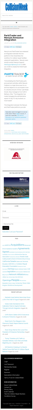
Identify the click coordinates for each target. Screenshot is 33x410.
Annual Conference (18, 252)
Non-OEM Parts (19, 277)
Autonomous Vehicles (15, 256)
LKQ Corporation (19, 271)
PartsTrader (25, 133)
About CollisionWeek (10, 385)
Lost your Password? (16, 232)
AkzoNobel (11, 252)
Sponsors (7, 372)
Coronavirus (20, 266)
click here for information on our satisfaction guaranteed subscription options (16, 117)
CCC (15, 264)
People (15, 280)
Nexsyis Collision (16, 133)
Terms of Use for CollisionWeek (14, 378)
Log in (21, 405)
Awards (22, 256)
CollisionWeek (16, 7)
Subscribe (5, 232)
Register (6, 369)
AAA (3, 245)
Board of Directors (17, 259)
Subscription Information (12, 375)
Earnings (11, 269)
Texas (24, 283)
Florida (24, 269)
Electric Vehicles (19, 269)
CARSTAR (11, 264)
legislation (11, 272)
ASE (24, 252)
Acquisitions (17, 244)
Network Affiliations (17, 274)
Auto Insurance (11, 254)
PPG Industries (23, 280)
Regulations (5, 283)
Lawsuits (4, 271)
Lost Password (9, 364)
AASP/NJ (7, 245)
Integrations (7, 133)
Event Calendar (9, 392)
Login (6, 361)
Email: (4, 211)
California (6, 261)
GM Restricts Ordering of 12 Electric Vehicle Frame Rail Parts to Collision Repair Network (15, 349)
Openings (6, 280)
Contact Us (7, 387)
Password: (5, 217)
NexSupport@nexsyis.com (13, 64)
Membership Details (10, 367)
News (12, 130)
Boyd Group (26, 259)
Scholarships (19, 283)
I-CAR (28, 269)
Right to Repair (12, 283)
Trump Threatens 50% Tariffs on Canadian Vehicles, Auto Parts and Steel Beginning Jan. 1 (14, 341)
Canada (13, 261)
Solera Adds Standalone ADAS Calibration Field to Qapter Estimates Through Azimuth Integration (14, 306)
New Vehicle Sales (10, 277)
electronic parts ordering (19, 132)
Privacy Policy (8, 389)
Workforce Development (15, 285)
